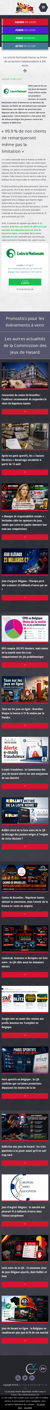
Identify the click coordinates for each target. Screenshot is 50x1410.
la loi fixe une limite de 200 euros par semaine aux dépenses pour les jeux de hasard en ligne (24, 230)
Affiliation (34, 1384)
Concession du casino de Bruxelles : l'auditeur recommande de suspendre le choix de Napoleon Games (24, 399)
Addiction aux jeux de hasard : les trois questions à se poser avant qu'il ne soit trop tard (24, 1151)
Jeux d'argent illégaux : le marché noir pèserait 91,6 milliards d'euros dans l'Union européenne (23, 1211)
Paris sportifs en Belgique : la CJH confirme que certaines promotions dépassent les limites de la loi (21, 1083)
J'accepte (28, 1407)
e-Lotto (25, 282)
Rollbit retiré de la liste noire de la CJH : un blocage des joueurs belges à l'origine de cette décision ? (25, 834)
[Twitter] (25, 1378)
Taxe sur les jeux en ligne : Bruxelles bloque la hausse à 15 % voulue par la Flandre (23, 713)
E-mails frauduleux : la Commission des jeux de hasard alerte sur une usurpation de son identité (25, 774)
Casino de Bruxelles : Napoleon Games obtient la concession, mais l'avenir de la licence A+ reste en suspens (25, 902)
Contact (24, 1384)
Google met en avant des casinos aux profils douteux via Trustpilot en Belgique (23, 1023)
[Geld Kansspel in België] (32, 1378)
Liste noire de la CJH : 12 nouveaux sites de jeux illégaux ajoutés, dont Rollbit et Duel (24, 1272)
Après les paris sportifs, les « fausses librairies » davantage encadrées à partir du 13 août (23, 460)
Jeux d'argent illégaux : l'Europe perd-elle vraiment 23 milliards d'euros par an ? (24, 585)
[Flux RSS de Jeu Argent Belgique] (18, 1378)
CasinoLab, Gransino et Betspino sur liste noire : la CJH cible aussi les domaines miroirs (25, 962)
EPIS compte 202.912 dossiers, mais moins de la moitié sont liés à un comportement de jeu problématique (25, 652)
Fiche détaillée (25, 289)
